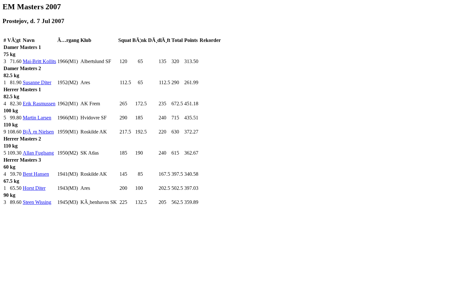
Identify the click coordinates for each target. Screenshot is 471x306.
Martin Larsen (37, 117)
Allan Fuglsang (38, 153)
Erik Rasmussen (39, 103)
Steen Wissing (37, 202)
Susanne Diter (37, 82)
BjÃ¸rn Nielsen (38, 131)
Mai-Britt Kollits (39, 61)
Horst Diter (34, 188)
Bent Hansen (36, 174)
